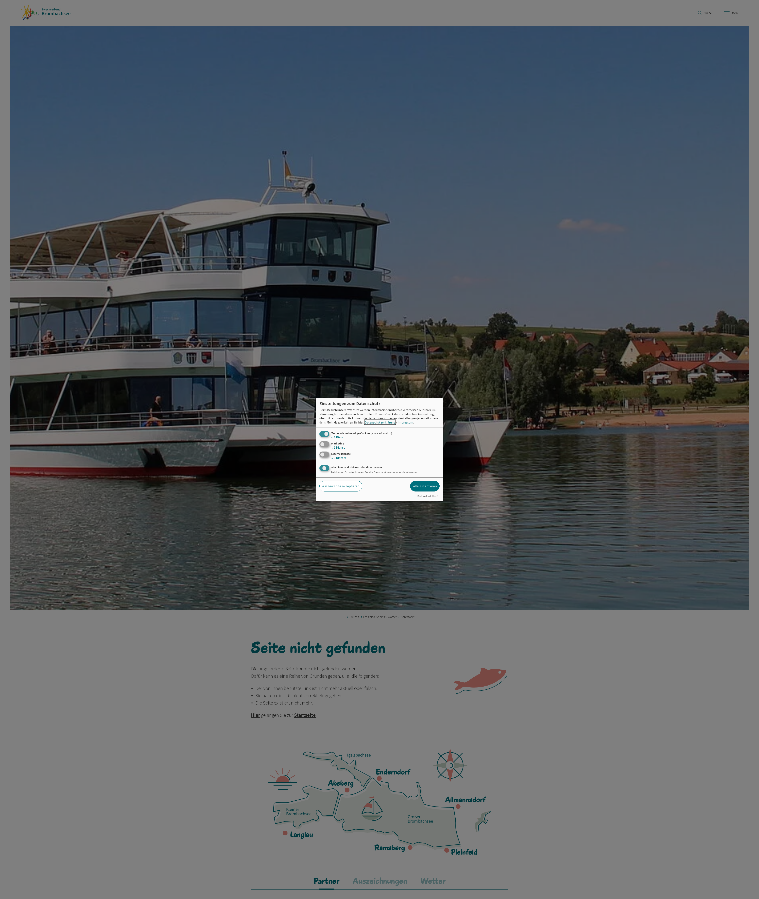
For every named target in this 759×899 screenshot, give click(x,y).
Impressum (405, 422)
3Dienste (338, 458)
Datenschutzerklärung (380, 422)
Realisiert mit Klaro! (427, 496)
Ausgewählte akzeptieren (340, 486)
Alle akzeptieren (425, 486)
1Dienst (338, 437)
